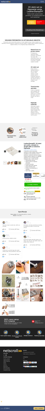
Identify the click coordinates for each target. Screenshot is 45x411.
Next (20, 152)
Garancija (5, 365)
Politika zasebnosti (6, 361)
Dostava (4, 363)
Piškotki (4, 362)
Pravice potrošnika (6, 368)
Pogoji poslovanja (6, 360)
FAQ (24, 358)
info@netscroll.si (38, 322)
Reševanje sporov (6, 367)
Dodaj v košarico (33, 184)
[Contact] (41, 2)
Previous (5, 152)
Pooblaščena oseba (6, 370)
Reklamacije (5, 366)
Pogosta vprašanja (6, 358)
